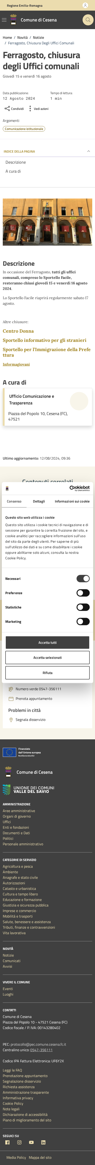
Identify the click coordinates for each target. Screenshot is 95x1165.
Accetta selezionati (47, 657)
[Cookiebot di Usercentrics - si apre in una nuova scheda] (69, 488)
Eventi (8, 988)
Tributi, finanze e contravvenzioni (29, 927)
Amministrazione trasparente (26, 1092)
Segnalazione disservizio (22, 1081)
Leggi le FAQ (12, 1070)
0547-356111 (41, 1050)
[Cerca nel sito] (88, 19)
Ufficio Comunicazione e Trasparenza (31, 399)
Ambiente (10, 872)
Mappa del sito (40, 1157)
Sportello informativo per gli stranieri (44, 340)
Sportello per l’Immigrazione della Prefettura (47, 352)
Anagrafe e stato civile (20, 877)
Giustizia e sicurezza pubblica (25, 905)
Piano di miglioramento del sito (27, 1120)
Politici (8, 838)
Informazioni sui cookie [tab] (72, 501)
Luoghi (8, 994)
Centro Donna (18, 331)
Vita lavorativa (14, 933)
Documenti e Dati (16, 833)
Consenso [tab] (14, 501)
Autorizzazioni (14, 883)
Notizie (8, 955)
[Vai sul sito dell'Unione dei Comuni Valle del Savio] (28, 790)
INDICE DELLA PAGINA (19, 151)
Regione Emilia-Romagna (24, 5)
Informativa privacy (18, 1098)
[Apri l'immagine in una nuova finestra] (47, 223)
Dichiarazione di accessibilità (25, 1114)
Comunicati (12, 960)
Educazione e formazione (22, 899)
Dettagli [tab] (39, 501)
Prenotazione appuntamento (25, 1075)
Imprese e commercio (19, 910)
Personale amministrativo (23, 844)
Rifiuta (48, 672)
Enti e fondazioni (16, 827)
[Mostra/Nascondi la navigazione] (4, 20)
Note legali (11, 1109)
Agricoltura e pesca (18, 866)
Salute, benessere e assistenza (27, 921)
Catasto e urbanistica (19, 888)
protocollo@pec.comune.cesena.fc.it (38, 1044)
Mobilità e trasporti (18, 916)
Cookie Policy (13, 1103)
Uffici (7, 822)
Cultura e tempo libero (20, 894)
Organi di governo (17, 816)
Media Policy (16, 1157)
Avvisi (7, 966)
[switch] (83, 592)
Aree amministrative (19, 810)
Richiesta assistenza (19, 1087)
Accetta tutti (48, 642)
